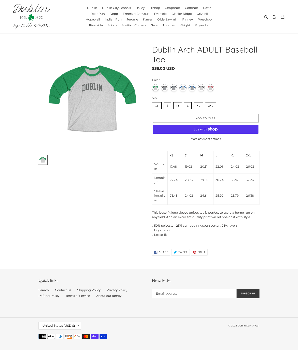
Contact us (63, 290)
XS (157, 104)
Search (44, 290)
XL (198, 104)
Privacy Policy (117, 290)
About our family (108, 296)
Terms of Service (77, 296)
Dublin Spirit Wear (248, 325)
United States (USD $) (58, 325)
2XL (210, 104)
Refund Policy (49, 296)
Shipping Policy (89, 290)
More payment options (206, 138)
